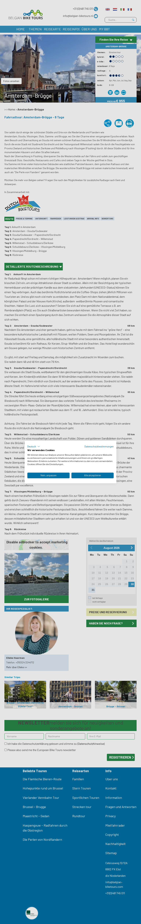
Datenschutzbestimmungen (99, 446)
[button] (33, 446)
